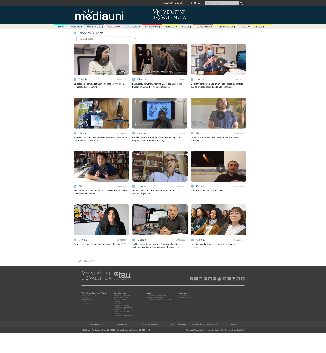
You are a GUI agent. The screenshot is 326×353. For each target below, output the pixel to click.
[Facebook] (188, 3)
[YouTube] (195, 3)
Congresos (132, 26)
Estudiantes (204, 26)
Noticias (76, 26)
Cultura (114, 26)
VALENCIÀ (168, 3)
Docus (245, 26)
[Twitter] (191, 3)
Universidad (95, 26)
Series (259, 26)
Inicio (61, 26)
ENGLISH (179, 3)
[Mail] (199, 3)
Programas (152, 26)
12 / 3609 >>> (87, 260)
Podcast (171, 26)
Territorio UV (226, 26)
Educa (186, 26)
